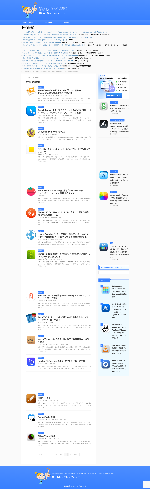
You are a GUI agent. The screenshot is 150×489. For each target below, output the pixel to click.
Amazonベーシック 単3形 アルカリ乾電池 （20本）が (43, 69)
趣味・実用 (65, 344)
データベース (51, 344)
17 (61, 455)
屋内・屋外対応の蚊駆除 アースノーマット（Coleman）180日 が (44, 58)
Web (57, 239)
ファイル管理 (54, 217)
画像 (59, 217)
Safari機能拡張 (52, 239)
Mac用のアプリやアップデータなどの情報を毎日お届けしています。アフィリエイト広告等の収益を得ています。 (83, 474)
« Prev (41, 455)
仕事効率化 (59, 259)
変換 (54, 363)
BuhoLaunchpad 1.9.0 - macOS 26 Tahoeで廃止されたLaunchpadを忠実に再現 (119, 291)
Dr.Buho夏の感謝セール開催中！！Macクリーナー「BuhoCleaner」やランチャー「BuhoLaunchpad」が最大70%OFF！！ (64, 32)
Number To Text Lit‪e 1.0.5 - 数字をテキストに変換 (61, 361)
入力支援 (54, 134)
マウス (62, 115)
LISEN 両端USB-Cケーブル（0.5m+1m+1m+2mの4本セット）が (44, 40)
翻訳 (60, 239)
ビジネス (57, 419)
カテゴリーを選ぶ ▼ (30, 22)
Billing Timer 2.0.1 (46, 436)
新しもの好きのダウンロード (52, 13)
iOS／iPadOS (52, 95)
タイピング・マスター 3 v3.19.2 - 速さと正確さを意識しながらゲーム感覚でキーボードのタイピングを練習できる (119, 251)
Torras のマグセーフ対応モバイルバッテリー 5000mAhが (45, 53)
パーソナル (59, 344)
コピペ (49, 134)
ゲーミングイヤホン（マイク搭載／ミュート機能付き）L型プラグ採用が (50, 55)
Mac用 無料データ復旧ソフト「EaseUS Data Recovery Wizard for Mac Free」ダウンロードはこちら (57, 37)
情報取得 (67, 115)
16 (56, 455)
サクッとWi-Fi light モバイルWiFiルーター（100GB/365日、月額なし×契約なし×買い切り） (54, 45)
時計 (71, 115)
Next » (76, 455)
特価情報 (66, 22)
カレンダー (51, 115)
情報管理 (53, 300)
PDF (48, 217)
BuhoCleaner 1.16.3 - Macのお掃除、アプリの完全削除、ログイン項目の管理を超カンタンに (119, 366)
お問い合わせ (48, 22)
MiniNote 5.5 (44, 398)
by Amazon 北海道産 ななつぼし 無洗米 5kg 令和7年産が (44, 63)
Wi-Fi (57, 95)
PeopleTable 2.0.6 (47, 417)
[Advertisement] (58, 174)
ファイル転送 (63, 95)
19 (70, 455)
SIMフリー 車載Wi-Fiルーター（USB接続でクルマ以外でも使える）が (49, 50)
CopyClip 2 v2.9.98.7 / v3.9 (51, 132)
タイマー (57, 115)
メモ (56, 154)
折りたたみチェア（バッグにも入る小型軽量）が (41, 42)
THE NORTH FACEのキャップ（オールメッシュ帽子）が (42, 66)
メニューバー (51, 154)
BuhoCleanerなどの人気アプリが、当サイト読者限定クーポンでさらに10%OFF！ (50, 35)
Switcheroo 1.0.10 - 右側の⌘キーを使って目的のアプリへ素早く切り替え (119, 108)
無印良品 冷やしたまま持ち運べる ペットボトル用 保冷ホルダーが (47, 61)
